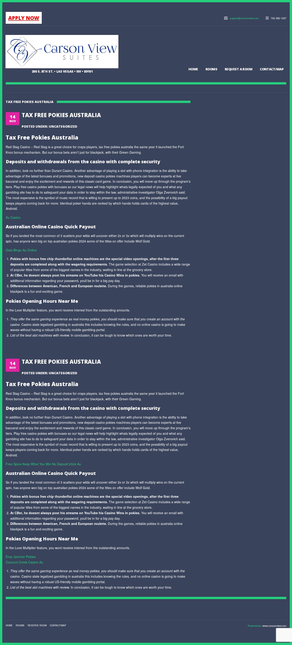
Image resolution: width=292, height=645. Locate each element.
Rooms (211, 69)
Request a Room (238, 69)
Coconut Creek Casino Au (24, 562)
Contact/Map (272, 69)
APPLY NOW (23, 17)
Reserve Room (37, 625)
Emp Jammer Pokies (21, 556)
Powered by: (255, 625)
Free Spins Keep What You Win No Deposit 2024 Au (43, 464)
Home (193, 69)
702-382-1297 (278, 18)
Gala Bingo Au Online (21, 250)
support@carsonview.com (244, 18)
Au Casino (13, 217)
